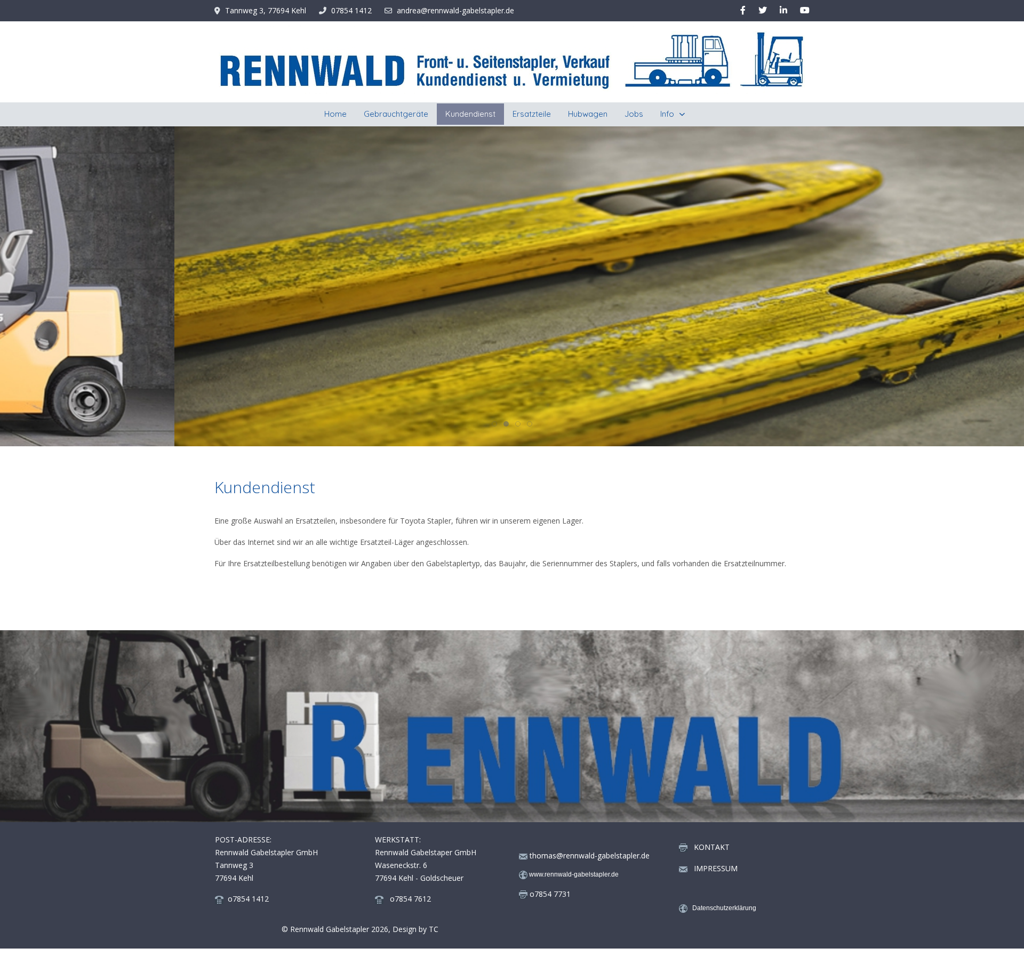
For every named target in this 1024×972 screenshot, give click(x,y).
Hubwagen (596, 175)
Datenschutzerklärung (724, 908)
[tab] (494, 424)
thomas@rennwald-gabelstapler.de (590, 855)
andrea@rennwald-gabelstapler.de (455, 10)
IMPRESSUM (712, 868)
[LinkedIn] (783, 10)
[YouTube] (805, 10)
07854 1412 (351, 10)
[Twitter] (762, 10)
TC (433, 929)
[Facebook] (743, 10)
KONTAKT (712, 847)
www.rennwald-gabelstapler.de (574, 874)
